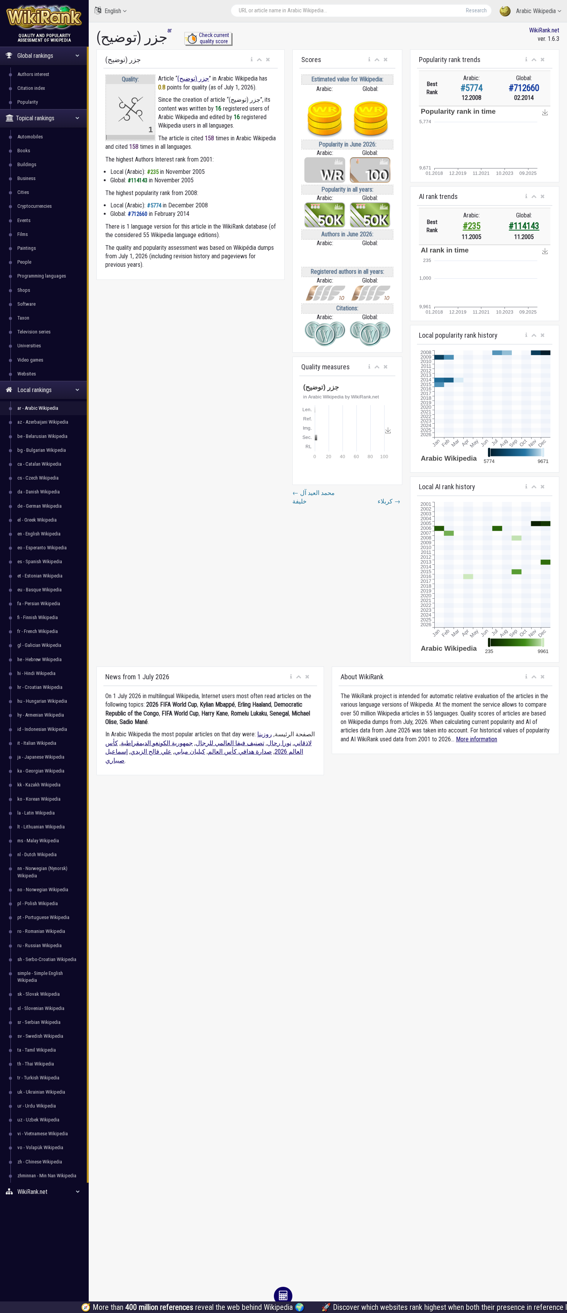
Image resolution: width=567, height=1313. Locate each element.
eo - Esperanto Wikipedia (42, 547)
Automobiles (30, 137)
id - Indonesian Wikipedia (42, 729)
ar (169, 30)
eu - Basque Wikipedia (39, 590)
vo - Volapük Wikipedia (40, 1147)
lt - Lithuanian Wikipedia (41, 827)
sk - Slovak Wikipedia (38, 994)
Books (23, 150)
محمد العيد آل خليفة (313, 497)
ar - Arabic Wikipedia (37, 408)
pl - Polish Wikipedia (37, 903)
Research (476, 10)
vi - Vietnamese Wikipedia (42, 1133)
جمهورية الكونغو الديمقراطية (157, 743)
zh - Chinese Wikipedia (39, 1162)
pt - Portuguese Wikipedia (43, 917)
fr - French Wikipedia (37, 631)
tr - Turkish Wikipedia (38, 1078)
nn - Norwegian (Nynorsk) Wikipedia (42, 871)
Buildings (26, 164)
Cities (23, 192)
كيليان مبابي (189, 751)
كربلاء (389, 501)
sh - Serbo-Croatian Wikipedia (46, 959)
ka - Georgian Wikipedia (40, 771)
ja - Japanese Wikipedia (40, 757)
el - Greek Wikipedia (37, 520)
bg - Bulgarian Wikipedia (41, 450)
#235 (472, 226)
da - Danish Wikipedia (38, 492)
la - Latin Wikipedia (36, 813)
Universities (29, 345)
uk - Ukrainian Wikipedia (41, 1092)
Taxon (23, 318)
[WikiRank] (44, 16)
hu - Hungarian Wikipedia (42, 701)
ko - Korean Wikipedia (39, 799)
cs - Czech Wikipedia (38, 478)
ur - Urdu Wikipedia (36, 1106)
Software (26, 304)
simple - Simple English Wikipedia (40, 976)
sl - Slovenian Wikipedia (40, 1008)
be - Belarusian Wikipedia (42, 436)
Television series (34, 332)
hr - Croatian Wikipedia (39, 687)
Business (26, 178)
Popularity (27, 102)
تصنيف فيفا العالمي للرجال (230, 743)
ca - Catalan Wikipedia (39, 464)
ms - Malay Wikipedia (38, 840)
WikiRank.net (544, 30)
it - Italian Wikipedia (36, 743)
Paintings (26, 248)
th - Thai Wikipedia (35, 1064)
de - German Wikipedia (39, 506)
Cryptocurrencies (34, 206)
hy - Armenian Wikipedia (40, 715)
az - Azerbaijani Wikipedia (42, 422)
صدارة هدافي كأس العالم (240, 751)
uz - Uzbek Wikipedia (38, 1120)
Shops (23, 290)
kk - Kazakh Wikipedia (39, 785)
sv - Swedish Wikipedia (40, 1036)
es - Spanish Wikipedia (39, 561)
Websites (26, 374)
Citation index (31, 88)
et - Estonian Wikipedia (39, 576)
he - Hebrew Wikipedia (39, 659)
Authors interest (33, 74)
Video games (30, 360)
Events (23, 220)
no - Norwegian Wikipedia (42, 889)
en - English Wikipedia (39, 534)
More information (476, 739)
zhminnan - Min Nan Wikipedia (46, 1175)
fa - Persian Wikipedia (38, 603)
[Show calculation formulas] (283, 1296)
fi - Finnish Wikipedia (37, 617)
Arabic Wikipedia (536, 11)
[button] (252, 60)
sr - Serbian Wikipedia (39, 1022)
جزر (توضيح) (193, 78)
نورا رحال (279, 743)
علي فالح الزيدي (151, 751)
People (24, 262)
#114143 (524, 226)
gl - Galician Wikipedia (39, 645)
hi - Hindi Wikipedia (36, 673)
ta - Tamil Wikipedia (36, 1050)
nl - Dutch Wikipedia (37, 854)
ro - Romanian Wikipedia (41, 931)
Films (22, 234)
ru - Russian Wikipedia (39, 945)
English (113, 11)
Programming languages (41, 276)
